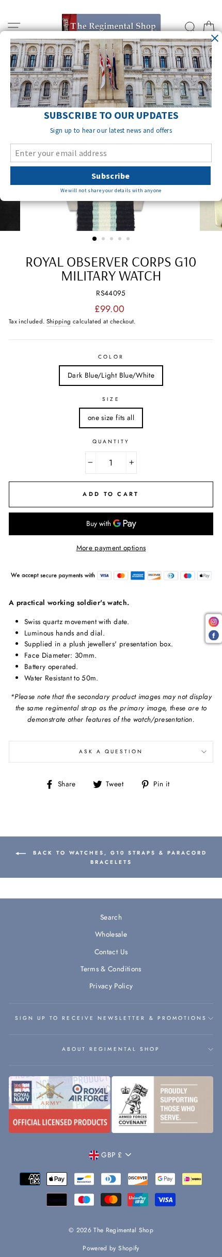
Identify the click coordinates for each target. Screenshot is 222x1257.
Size (110, 399)
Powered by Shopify (111, 1248)
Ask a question (111, 751)
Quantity (111, 441)
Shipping (58, 321)
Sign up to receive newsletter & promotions (111, 1018)
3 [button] (112, 239)
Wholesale (111, 934)
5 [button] (129, 239)
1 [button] (95, 239)
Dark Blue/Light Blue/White (111, 375)
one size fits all (111, 417)
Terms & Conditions (111, 969)
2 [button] (104, 239)
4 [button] (120, 239)
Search (111, 917)
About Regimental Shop (111, 1049)
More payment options (111, 547)
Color (110, 357)
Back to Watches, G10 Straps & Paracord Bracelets (118, 857)
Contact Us (111, 951)
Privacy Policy (111, 986)
